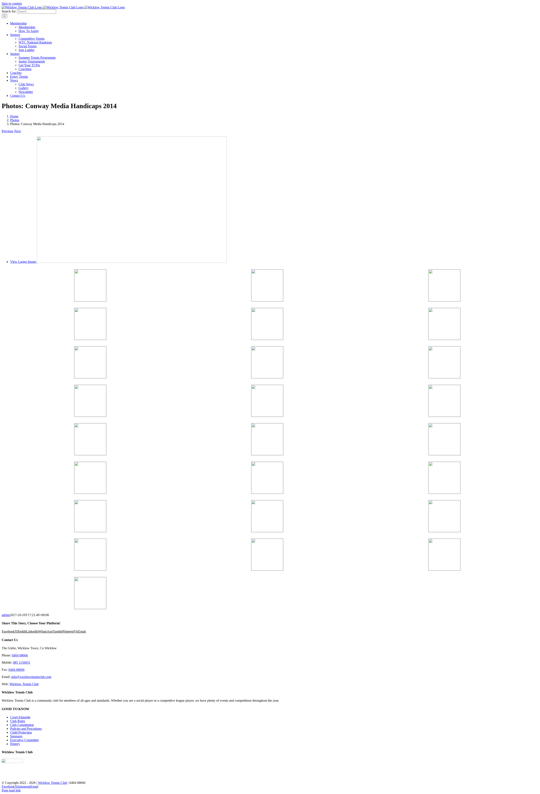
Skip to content (12, 3)
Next (17, 131)
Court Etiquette (20, 717)
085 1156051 (21, 662)
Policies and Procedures (26, 728)
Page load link (11, 790)
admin (6, 615)
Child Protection (21, 732)
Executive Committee (24, 740)
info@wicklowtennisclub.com (31, 677)
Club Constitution (22, 725)
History (15, 744)
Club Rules (17, 721)
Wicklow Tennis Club (24, 684)
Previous (7, 131)
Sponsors (16, 736)
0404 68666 (20, 655)
